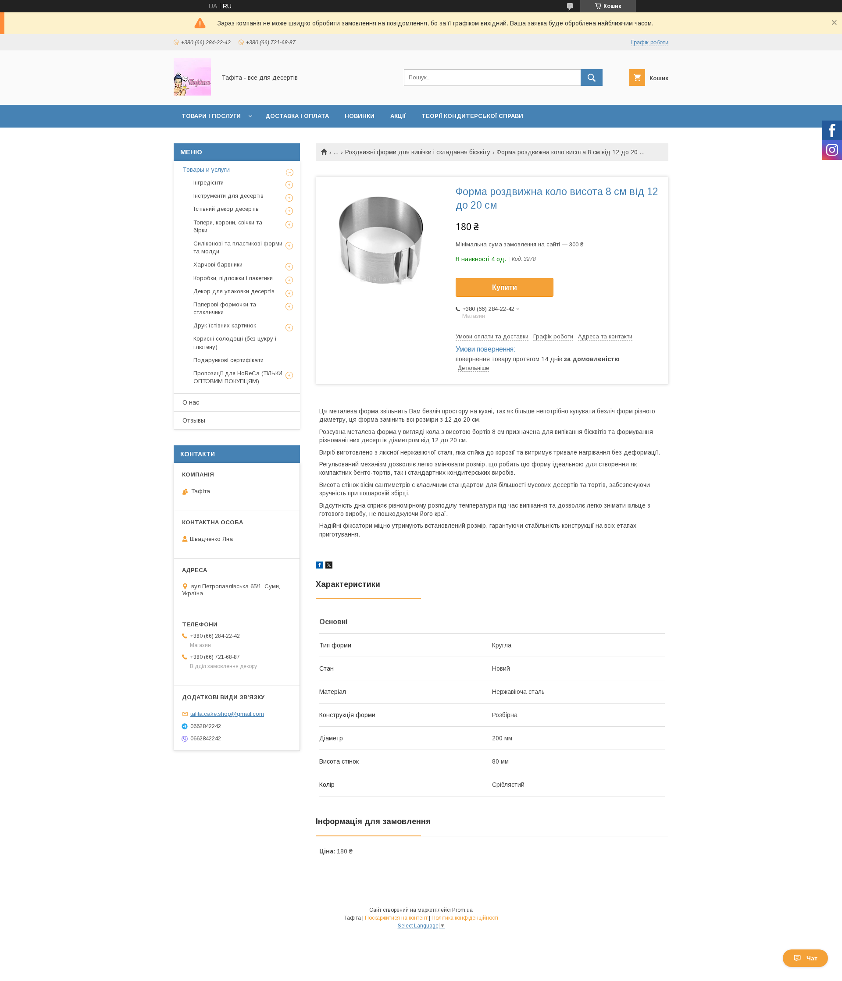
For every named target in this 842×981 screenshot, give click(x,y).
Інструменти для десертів (228, 195)
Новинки (360, 116)
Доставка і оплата (297, 116)
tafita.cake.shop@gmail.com (227, 714)
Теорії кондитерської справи (472, 116)
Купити (504, 287)
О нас (190, 402)
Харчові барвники (218, 264)
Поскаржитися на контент (396, 918)
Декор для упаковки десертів (234, 291)
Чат (811, 958)
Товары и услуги (206, 169)
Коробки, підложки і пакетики (233, 278)
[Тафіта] (192, 93)
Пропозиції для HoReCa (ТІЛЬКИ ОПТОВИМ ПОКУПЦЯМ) (237, 377)
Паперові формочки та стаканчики (224, 308)
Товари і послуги (211, 116)
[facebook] (319, 566)
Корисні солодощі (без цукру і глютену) (234, 342)
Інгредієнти (208, 182)
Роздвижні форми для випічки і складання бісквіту (417, 152)
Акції (398, 116)
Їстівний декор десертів (226, 209)
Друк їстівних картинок (224, 325)
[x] (328, 566)
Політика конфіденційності (465, 918)
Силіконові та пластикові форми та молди (237, 247)
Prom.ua (462, 910)
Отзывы (193, 420)
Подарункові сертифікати (228, 360)
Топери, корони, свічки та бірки (227, 226)
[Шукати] (592, 77)
